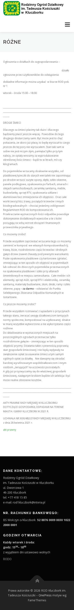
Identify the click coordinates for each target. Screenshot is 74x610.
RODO (7, 559)
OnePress (45, 595)
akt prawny (9, 429)
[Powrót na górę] (37, 580)
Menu (67, 24)
